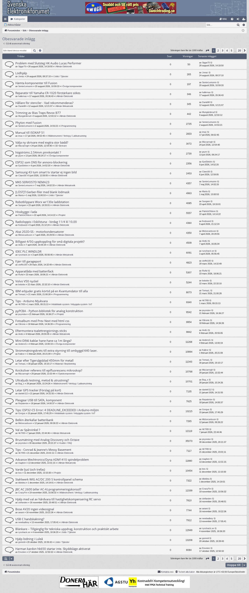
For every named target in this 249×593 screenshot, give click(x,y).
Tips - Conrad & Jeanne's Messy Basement (43, 450)
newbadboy (23, 522)
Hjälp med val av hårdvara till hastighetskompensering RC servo (58, 499)
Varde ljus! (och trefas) (30, 469)
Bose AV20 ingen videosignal (34, 509)
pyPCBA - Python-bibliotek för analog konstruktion (49, 311)
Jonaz (21, 76)
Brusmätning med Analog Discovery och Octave (47, 440)
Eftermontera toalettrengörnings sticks (41, 331)
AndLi (21, 245)
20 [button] (239, 50)
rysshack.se (24, 255)
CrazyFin (22, 492)
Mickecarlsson (25, 235)
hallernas (22, 96)
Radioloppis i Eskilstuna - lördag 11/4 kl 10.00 (46, 222)
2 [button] (218, 50)
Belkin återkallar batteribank (34, 420)
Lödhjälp (21, 73)
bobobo (21, 284)
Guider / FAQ (66, 443)
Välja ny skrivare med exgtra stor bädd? (41, 142)
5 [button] (231, 50)
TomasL (22, 294)
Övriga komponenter (72, 86)
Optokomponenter (66, 373)
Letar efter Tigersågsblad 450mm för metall (44, 360)
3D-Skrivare (61, 146)
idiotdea (21, 482)
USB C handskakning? (29, 519)
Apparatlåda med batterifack (34, 271)
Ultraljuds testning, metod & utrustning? (42, 380)
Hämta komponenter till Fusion (36, 83)
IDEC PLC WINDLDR (28, 251)
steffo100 (22, 264)
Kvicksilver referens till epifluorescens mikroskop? (48, 370)
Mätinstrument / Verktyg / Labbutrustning (67, 136)
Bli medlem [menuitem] (244, 20)
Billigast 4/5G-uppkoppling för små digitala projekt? (49, 241)
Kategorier (19, 19)
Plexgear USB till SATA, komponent (38, 400)
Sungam (22, 205)
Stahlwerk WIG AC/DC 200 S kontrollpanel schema (49, 479)
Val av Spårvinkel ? (27, 430)
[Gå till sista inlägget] (211, 62)
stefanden (23, 502)
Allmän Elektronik (64, 66)
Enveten (22, 552)
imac (20, 136)
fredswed (22, 225)
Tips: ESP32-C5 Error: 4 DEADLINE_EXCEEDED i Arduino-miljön (57, 410)
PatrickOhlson (25, 215)
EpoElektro (23, 165)
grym (20, 155)
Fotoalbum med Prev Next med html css (42, 321)
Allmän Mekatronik (64, 106)
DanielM (22, 106)
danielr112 (23, 393)
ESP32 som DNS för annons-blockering (41, 162)
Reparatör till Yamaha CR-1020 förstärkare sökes (47, 93)
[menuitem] (223, 19)
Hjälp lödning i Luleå (29, 539)
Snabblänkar (6, 20)
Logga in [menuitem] (239, 20)
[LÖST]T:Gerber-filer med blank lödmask (42, 192)
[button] (207, 50)
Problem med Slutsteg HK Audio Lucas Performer (48, 63)
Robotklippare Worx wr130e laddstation (42, 202)
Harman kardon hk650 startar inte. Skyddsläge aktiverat (52, 549)
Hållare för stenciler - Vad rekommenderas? (44, 103)
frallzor (21, 354)
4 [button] (227, 50)
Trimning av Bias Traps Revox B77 (38, 113)
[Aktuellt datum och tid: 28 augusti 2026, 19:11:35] (243, 30)
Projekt (62, 215)
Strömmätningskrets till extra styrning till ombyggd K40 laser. (56, 350)
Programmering (68, 126)
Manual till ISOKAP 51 (30, 132)
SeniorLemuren (25, 86)
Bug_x (21, 383)
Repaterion (23, 403)
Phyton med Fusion (28, 123)
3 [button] (222, 50)
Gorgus (21, 413)
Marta (21, 195)
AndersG (22, 344)
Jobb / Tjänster (61, 76)
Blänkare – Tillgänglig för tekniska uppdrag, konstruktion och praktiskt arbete (66, 529)
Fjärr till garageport (28, 261)
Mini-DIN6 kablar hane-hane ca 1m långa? (43, 341)
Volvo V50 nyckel (26, 281)
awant (21, 512)
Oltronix (22, 324)
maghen (22, 463)
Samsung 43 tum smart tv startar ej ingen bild (46, 172)
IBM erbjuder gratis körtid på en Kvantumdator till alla (51, 291)
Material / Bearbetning (65, 364)
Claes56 (22, 175)
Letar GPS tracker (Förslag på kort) (38, 390)
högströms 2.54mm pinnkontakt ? (38, 152)
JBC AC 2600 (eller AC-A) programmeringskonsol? (48, 489)
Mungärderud (24, 116)
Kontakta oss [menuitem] (167, 572)
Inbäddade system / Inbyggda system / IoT (72, 304)
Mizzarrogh (23, 146)
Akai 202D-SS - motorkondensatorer (39, 232)
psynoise (22, 314)
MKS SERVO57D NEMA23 (32, 182)
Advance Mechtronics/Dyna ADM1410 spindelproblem (52, 459)
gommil (21, 542)
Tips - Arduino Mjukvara (31, 301)
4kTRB (21, 304)
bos (20, 473)
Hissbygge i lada (26, 212)
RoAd (21, 274)
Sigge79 (22, 66)
